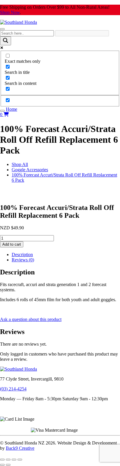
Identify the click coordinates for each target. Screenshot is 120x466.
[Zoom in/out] (2, 459)
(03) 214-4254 (13, 388)
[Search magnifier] (5, 40)
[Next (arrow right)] (8, 465)
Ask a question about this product (30, 319)
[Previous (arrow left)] (2, 465)
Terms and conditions (19, 408)
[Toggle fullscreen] (8, 459)
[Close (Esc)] (19, 459)
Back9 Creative (20, 448)
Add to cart (11, 244)
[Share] (14, 459)
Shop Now (10, 12)
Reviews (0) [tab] (23, 259)
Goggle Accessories (30, 169)
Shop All (20, 164)
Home (11, 109)
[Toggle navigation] (2, 29)
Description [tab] (22, 254)
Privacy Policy (13, 413)
